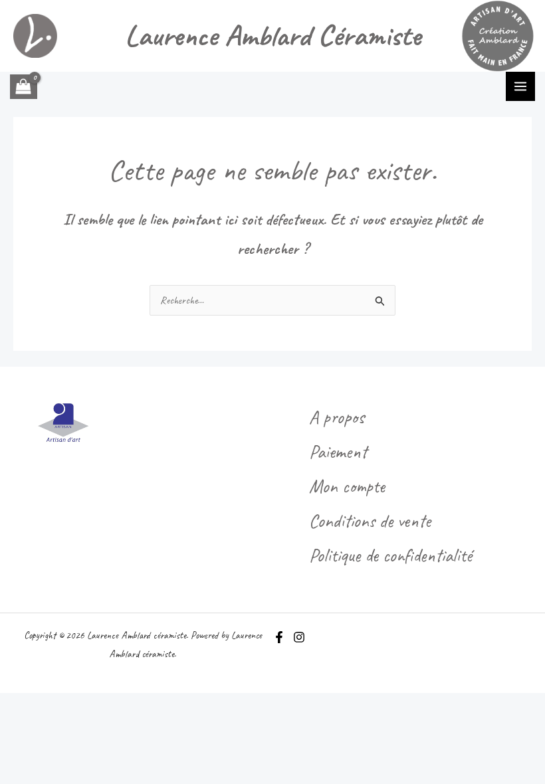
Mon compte (347, 486)
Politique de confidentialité (390, 555)
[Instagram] (299, 637)
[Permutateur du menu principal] (520, 86)
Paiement (338, 451)
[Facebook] (279, 637)
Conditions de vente (370, 520)
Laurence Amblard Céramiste (273, 35)
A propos (336, 417)
